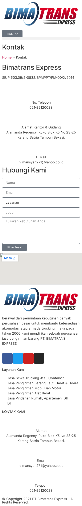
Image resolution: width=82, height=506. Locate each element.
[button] (41, 38)
